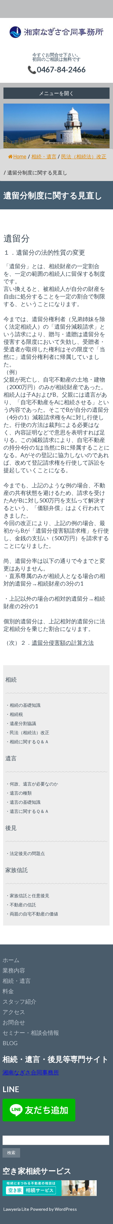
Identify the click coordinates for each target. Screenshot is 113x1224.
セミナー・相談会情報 (31, 1032)
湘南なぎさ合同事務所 (31, 1072)
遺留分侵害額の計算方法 (63, 642)
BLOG (10, 1043)
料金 (8, 991)
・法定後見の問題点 (25, 853)
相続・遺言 (17, 980)
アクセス (14, 1011)
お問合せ (14, 1022)
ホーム (11, 959)
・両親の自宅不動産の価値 (31, 913)
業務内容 (14, 970)
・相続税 (14, 714)
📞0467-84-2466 (56, 69)
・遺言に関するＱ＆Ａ (27, 811)
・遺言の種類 (18, 793)
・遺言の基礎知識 (22, 802)
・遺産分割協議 (20, 723)
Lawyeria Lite (16, 1209)
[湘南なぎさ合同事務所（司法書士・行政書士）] (56, 35)
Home (19, 157)
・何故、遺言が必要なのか (31, 783)
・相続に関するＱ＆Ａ (27, 741)
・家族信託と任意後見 (27, 895)
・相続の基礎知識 (22, 705)
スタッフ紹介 (19, 1001)
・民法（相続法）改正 (27, 732)
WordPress (66, 1209)
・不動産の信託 (20, 904)
